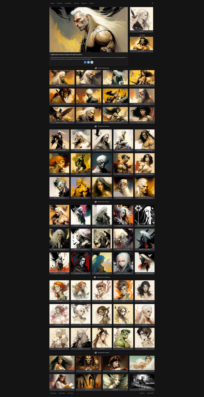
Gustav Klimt (62, 249)
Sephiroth (141, 31)
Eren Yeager (144, 348)
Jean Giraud (105, 273)
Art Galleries (68, 3)
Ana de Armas (138, 85)
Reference (84, 3)
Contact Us (142, 393)
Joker (55, 197)
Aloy (81, 301)
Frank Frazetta (141, 51)
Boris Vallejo (62, 371)
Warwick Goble (126, 249)
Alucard (80, 348)
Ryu (102, 301)
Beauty (97, 197)
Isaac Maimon (126, 225)
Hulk (76, 174)
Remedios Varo (89, 389)
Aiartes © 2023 (150, 393)
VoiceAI (92, 3)
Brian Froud (115, 389)
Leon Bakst (148, 249)
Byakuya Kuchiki (140, 150)
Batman (57, 122)
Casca (138, 122)
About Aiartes (53, 393)
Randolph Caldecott (105, 249)
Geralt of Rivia (84, 122)
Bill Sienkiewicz (84, 225)
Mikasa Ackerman (140, 174)
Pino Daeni (62, 389)
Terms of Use (70, 393)
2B (59, 348)
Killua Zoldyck (119, 150)
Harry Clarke (84, 273)
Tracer (123, 301)
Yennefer (145, 301)
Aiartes (52, 3)
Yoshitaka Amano (83, 249)
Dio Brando (76, 197)
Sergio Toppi (62, 273)
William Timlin (105, 225)
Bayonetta (111, 122)
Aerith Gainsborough (59, 324)
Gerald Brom (88, 371)
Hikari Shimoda (127, 273)
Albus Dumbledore (138, 103)
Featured (76, 3)
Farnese (111, 103)
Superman (119, 174)
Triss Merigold (55, 174)
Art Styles (59, 3)
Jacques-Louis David (115, 371)
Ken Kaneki (84, 103)
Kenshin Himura (57, 103)
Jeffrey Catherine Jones (148, 273)
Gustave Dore (142, 389)
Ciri (80, 324)
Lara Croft (102, 324)
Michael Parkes (142, 371)
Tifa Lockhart (102, 348)
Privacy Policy (62, 393)
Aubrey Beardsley (148, 225)
